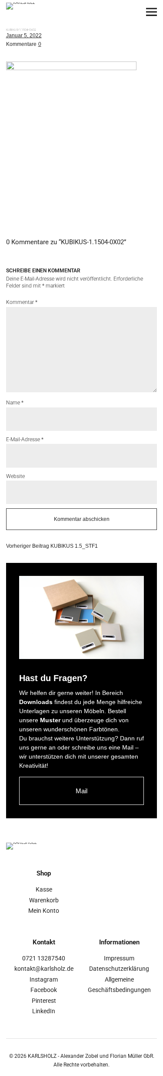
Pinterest (44, 1000)
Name (14, 403)
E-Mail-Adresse (24, 439)
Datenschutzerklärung (119, 968)
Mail (81, 791)
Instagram (44, 979)
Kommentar (21, 302)
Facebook (43, 989)
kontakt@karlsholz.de (43, 968)
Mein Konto (43, 910)
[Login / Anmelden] (103, 12)
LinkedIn (43, 1011)
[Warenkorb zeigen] (127, 12)
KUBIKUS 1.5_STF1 (52, 546)
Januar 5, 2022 (24, 35)
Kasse (44, 889)
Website (15, 476)
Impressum (119, 958)
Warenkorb (44, 900)
